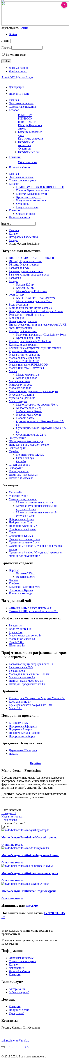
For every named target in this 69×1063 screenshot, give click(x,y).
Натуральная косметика (23, 236)
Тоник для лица (19, 471)
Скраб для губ (25, 458)
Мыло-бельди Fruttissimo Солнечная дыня (29, 873)
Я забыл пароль (18, 67)
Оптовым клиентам (21, 957)
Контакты (15, 974)
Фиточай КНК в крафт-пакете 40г (30, 607)
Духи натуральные (20, 327)
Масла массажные (27, 374)
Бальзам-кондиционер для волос (29, 274)
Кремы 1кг (15, 632)
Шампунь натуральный (23, 474)
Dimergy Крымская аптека (25, 261)
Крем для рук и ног (28, 337)
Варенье (14, 570)
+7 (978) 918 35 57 (18, 1046)
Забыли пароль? (19, 992)
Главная (14, 230)
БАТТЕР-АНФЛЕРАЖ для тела (36, 297)
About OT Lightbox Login (17, 77)
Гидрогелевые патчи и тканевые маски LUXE (38, 324)
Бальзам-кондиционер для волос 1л (31, 664)
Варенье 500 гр (25, 576)
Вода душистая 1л (20, 628)
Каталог (14, 233)
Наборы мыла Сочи (28, 414)
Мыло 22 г (15, 708)
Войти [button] (24, 27)
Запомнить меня (16, 54)
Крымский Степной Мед (24, 586)
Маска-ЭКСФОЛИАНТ (24, 361)
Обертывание (17, 438)
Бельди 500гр (17, 670)
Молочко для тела (20, 387)
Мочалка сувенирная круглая (34, 502)
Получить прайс (19, 93)
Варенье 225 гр (25, 573)
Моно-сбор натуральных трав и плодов (33, 391)
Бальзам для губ (19, 267)
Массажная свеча (19, 381)
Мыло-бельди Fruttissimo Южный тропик (29, 837)
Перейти (35, 763)
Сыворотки (16, 468)
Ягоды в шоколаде (20, 593)
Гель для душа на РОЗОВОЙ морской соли (36, 311)
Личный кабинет (19, 971)
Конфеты (14, 583)
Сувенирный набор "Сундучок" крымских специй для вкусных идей (36, 554)
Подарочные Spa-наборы (24, 732)
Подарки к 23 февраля (23, 726)
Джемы (13, 580)
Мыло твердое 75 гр (28, 407)
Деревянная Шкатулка (23, 750)
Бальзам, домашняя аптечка (26, 271)
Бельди (13, 240)
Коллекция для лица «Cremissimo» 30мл (41, 334)
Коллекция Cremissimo (23, 331)
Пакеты (13, 753)
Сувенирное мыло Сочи (24, 542)
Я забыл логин (18, 71)
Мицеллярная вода (20, 384)
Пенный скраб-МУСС (30, 454)
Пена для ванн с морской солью (29, 444)
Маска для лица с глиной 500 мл (29, 674)
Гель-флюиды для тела (23, 321)
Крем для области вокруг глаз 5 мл (30, 705)
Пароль (6, 47)
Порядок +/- (8, 813)
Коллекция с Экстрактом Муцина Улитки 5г (37, 698)
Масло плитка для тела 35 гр (34, 301)
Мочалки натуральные (23, 499)
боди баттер (16, 294)
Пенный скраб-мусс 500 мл (26, 680)
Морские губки (18, 495)
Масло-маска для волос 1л (25, 635)
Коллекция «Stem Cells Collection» (30, 341)
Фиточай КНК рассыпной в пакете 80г (33, 611)
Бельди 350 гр (25, 287)
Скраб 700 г (16, 642)
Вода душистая (18, 304)
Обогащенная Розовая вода (26, 441)
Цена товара (9, 819)
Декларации (16, 87)
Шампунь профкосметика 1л (27, 684)
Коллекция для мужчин (23, 344)
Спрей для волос (19, 464)
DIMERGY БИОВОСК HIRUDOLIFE (32, 257)
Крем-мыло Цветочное (23, 351)
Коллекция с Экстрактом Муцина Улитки (35, 347)
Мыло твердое (18, 401)
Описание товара (12, 844)
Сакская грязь (17, 448)
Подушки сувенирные (23, 525)
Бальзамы (15, 277)
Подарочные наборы (22, 736)
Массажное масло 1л (22, 638)
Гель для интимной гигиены (27, 314)
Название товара (11, 816)
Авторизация (17, 989)
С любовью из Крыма (22, 529)
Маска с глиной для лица (24, 354)
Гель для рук (16, 317)
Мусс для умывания (21, 394)
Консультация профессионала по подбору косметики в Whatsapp (27, 761)
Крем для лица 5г (20, 701)
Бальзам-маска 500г (21, 667)
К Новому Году (18, 722)
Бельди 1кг (16, 625)
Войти (13, 34)
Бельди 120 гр (25, 284)
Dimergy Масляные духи (24, 264)
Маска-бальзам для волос (24, 357)
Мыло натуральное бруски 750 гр (37, 404)
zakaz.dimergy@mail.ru (15, 1040)
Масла (13, 371)
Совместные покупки (22, 961)
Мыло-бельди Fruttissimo (31, 291)
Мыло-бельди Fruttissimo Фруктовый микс (30, 855)
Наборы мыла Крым (29, 411)
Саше (12, 532)
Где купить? (16, 1013)
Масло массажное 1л (22, 677)
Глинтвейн (15, 492)
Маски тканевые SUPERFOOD (28, 364)
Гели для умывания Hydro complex (30, 307)
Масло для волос (26, 377)
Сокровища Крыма (21, 535)
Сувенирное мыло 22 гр (31, 434)
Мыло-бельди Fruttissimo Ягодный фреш (28, 891)
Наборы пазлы (25, 417)
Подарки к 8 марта (20, 729)
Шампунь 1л (17, 645)
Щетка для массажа (21, 478)
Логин (5, 40)
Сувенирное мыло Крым (24, 539)
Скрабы (14, 451)
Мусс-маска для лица (22, 397)
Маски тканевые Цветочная (26, 367)
